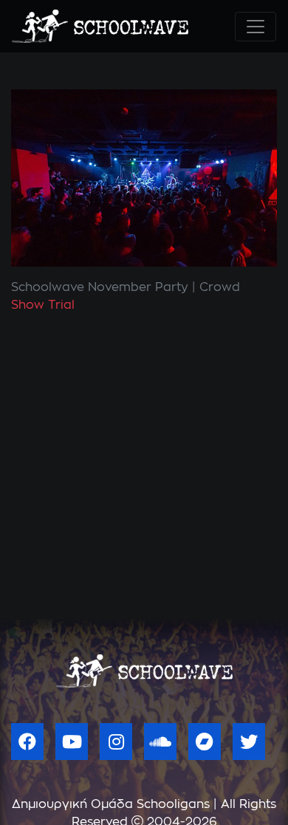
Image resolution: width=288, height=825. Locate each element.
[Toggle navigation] (255, 26)
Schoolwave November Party (99, 287)
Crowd (219, 287)
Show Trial (43, 305)
